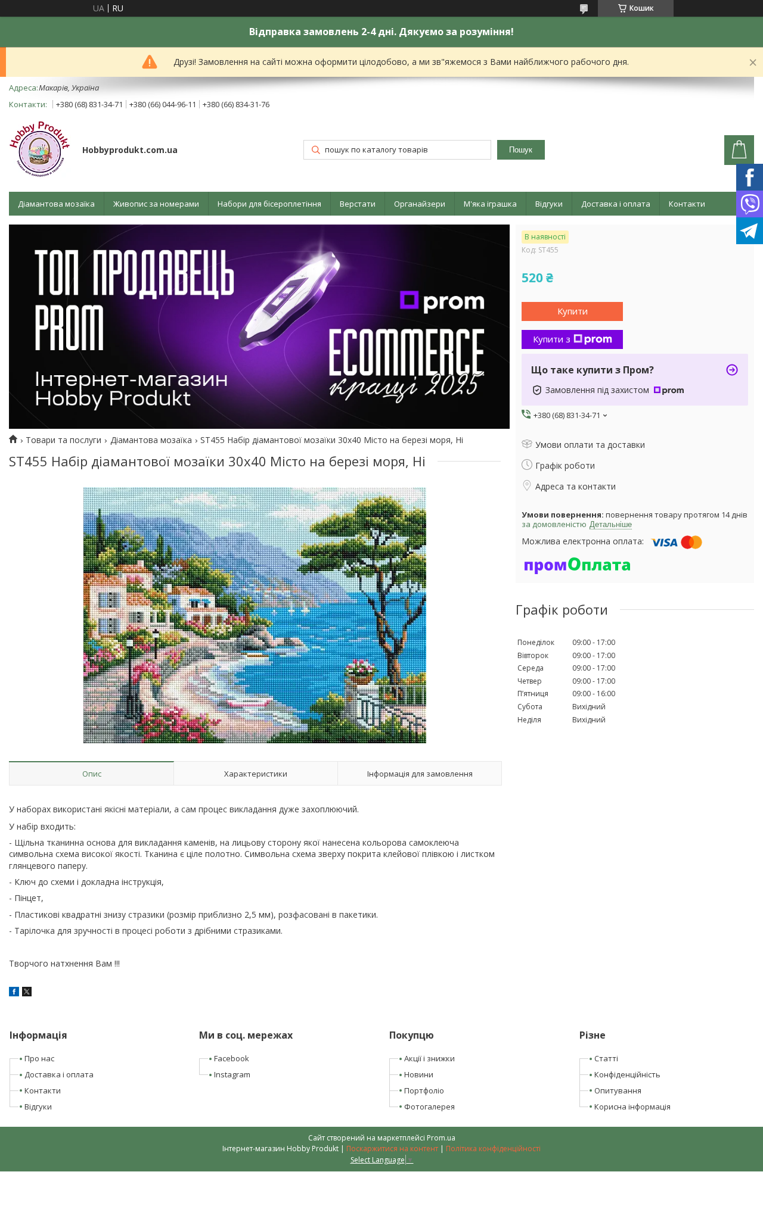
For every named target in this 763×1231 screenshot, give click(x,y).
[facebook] (14, 993)
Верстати (358, 203)
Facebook (231, 1058)
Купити (572, 311)
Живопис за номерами (156, 203)
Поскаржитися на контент (392, 1148)
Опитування (617, 1090)
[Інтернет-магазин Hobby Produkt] (40, 151)
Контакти (687, 203)
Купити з (551, 339)
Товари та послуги (63, 440)
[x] (27, 993)
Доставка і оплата (615, 203)
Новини (418, 1074)
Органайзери (419, 203)
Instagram (232, 1074)
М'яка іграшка (490, 203)
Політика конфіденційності (493, 1148)
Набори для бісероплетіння (269, 203)
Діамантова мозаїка (56, 203)
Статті (606, 1058)
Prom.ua (441, 1138)
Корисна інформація (632, 1106)
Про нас (39, 1058)
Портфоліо (424, 1090)
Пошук (520, 149)
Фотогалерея (429, 1106)
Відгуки (549, 203)
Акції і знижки (429, 1058)
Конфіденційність (627, 1074)
